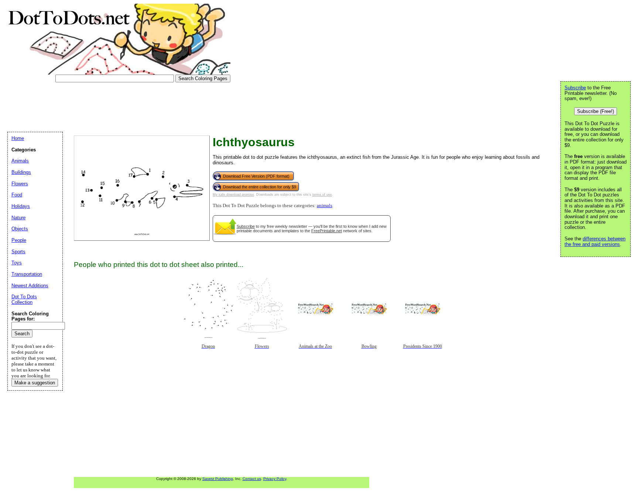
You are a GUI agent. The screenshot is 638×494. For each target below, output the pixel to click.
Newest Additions (29, 285)
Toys (16, 262)
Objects (19, 228)
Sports (18, 251)
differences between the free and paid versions (595, 241)
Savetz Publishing (217, 479)
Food (16, 195)
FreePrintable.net (326, 231)
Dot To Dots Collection (24, 299)
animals (324, 205)
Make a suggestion (34, 382)
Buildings (21, 172)
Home (17, 138)
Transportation (26, 274)
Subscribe (246, 226)
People (18, 240)
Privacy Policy (274, 479)
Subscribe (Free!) (595, 111)
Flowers (19, 183)
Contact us (252, 479)
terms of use (322, 194)
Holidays (20, 206)
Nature (18, 217)
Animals (20, 161)
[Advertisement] (141, 104)
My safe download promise (233, 194)
